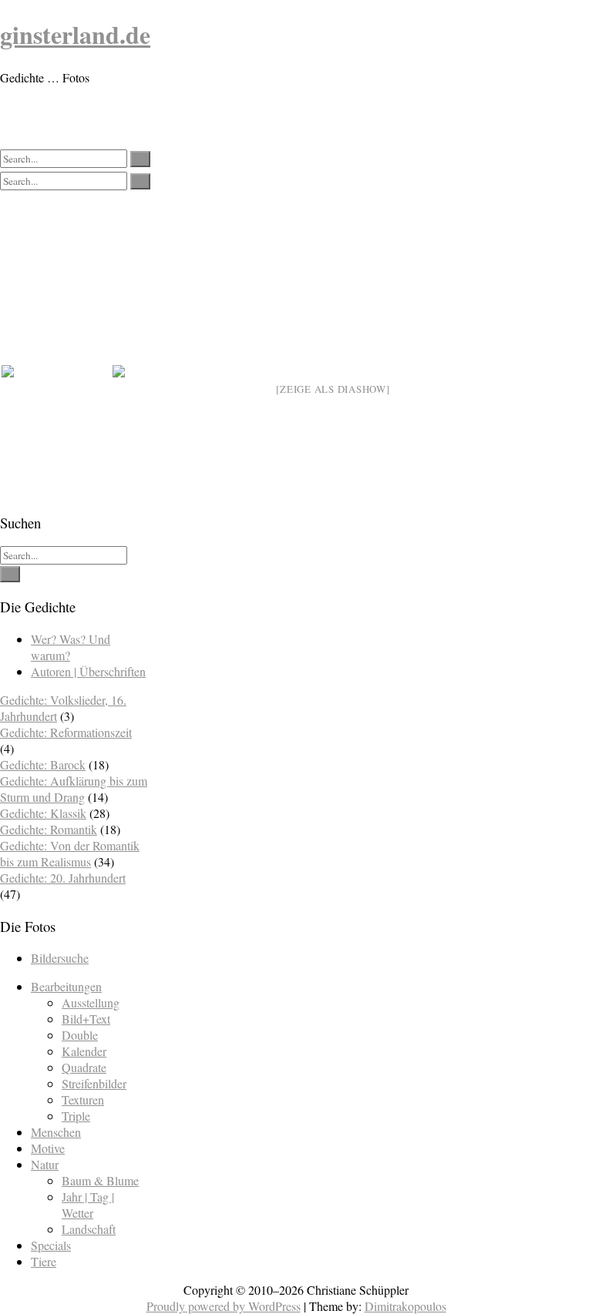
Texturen (83, 1099)
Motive (48, 1148)
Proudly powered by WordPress (223, 1306)
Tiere (43, 1261)
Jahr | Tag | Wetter (88, 1204)
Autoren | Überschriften (88, 671)
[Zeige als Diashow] (332, 389)
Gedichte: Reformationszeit (66, 732)
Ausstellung (90, 1002)
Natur (45, 1164)
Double (80, 1035)
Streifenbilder (94, 1083)
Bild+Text (86, 1019)
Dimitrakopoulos (405, 1306)
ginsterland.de (75, 34)
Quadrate (84, 1067)
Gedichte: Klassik (43, 813)
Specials (51, 1245)
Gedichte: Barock (43, 764)
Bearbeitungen (66, 986)
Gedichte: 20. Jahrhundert (63, 878)
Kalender (84, 1051)
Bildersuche (60, 958)
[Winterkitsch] (55, 419)
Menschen (56, 1132)
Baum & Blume (100, 1180)
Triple (76, 1116)
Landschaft (89, 1229)
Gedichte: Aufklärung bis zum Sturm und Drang (73, 789)
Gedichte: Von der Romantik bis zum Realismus (70, 853)
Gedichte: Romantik (48, 829)
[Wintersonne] (166, 419)
